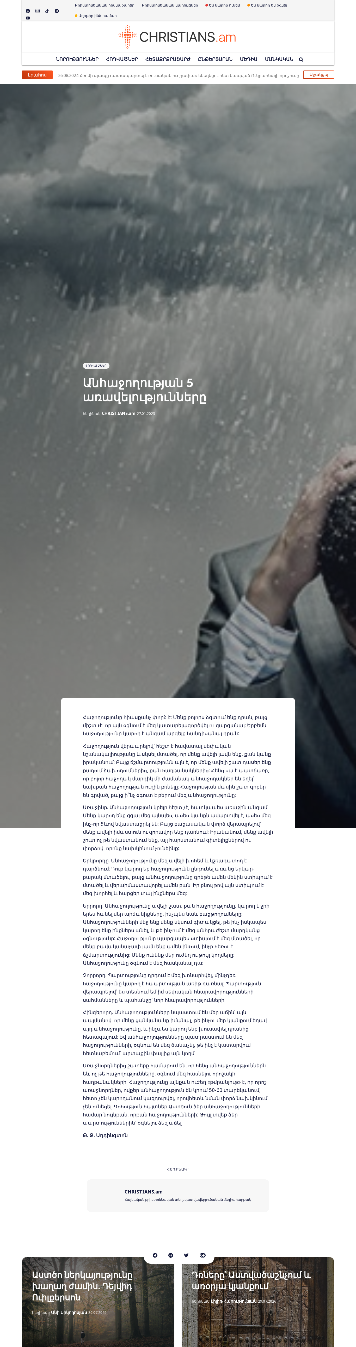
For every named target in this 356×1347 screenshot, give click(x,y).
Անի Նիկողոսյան (69, 1312)
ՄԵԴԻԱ (248, 59)
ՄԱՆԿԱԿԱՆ (279, 59)
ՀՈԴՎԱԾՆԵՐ (122, 59)
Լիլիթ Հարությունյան (234, 1301)
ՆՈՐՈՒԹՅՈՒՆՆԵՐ (77, 59)
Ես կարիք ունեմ (224, 5)
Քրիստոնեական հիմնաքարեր (104, 5)
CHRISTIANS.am (119, 413)
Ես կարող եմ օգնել (269, 5)
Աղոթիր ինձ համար (97, 15)
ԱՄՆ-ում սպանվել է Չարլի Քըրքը (104, 75)
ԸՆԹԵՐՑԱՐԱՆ (215, 59)
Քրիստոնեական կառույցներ (170, 5)
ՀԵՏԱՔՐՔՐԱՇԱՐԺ (168, 59)
